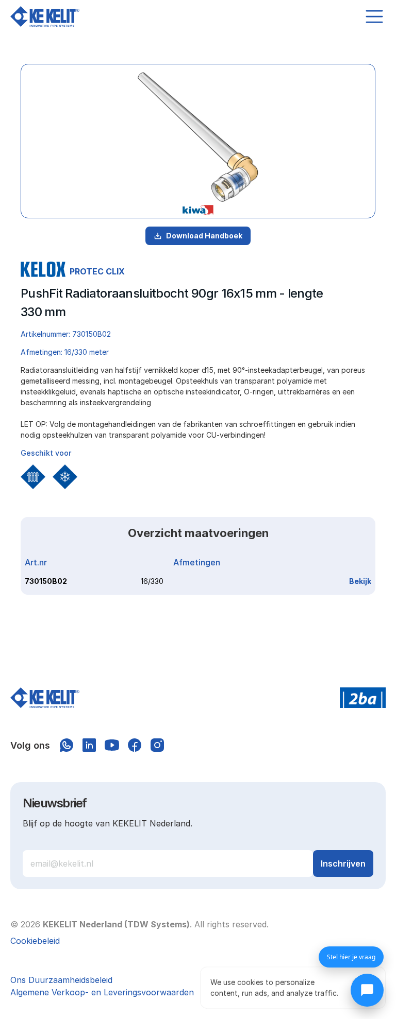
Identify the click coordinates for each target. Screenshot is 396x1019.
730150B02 (46, 581)
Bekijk (360, 581)
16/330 (152, 581)
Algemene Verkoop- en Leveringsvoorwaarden (102, 992)
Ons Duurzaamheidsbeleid (61, 980)
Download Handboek (204, 235)
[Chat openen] (367, 990)
